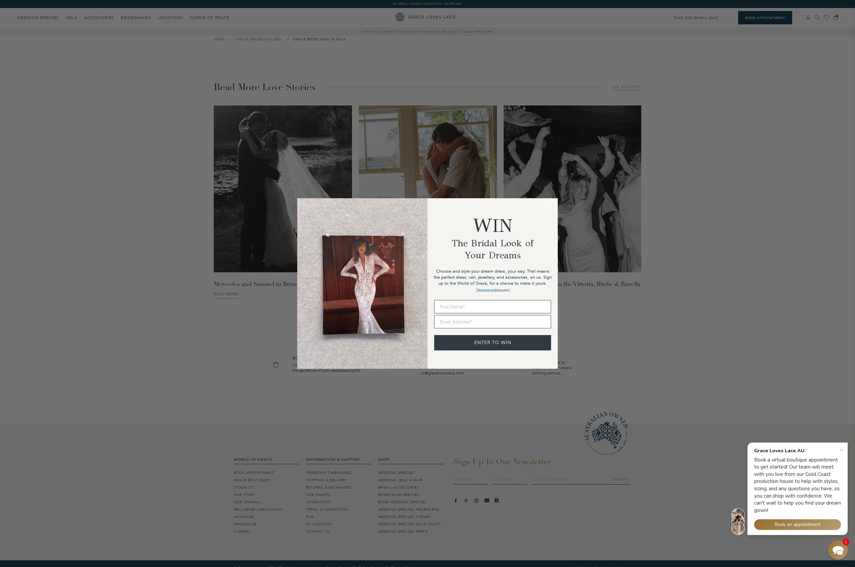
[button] (838, 550)
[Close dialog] (550, 206)
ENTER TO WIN (492, 342)
